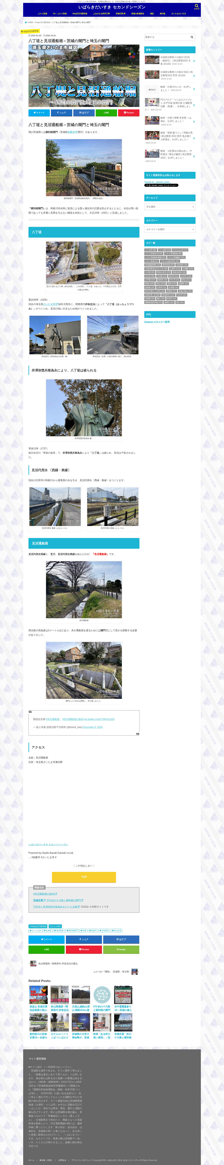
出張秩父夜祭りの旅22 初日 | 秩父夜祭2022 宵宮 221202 (176, 75)
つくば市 (150, 250)
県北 (186, 280)
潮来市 (162, 280)
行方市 (181, 295)
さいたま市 (49, 304)
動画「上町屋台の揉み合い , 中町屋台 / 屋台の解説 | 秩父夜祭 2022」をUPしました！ (169, 156)
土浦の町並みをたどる (156, 269)
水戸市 (186, 276)
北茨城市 (181, 265)
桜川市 (173, 276)
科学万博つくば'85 (154, 291)
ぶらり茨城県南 (173, 254)
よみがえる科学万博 (101, 14)
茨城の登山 (185, 291)
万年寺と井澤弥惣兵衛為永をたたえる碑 (55, 906)
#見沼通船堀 (52, 719)
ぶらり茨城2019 (153, 254)
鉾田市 (171, 299)
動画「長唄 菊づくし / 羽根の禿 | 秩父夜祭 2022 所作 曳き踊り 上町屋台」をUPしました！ (169, 138)
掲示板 (162, 14)
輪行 (161, 299)
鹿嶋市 (169, 302)
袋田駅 (150, 299)
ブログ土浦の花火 (170, 261)
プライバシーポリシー (81, 1160)
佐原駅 (48, 931)
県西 (171, 284)
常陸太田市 (179, 272)
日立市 (150, 276)
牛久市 (174, 280)
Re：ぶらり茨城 (60, 14)
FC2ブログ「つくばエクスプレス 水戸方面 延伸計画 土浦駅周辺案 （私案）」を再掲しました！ (168, 104)
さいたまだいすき (178, 14)
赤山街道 (117, 931)
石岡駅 (173, 287)
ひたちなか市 (180, 250)
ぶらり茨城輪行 (176, 257)
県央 (160, 284)
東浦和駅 (60, 931)
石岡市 (161, 287)
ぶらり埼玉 (56, 926)
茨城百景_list (152, 295)
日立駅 (161, 276)
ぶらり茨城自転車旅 (155, 257)
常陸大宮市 (163, 272)
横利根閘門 (73, 931)
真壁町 (183, 284)
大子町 (150, 272)
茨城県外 (105, 931)
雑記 (152, 14)
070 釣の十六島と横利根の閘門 (64, 900)
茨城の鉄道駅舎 (137, 14)
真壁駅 (150, 287)
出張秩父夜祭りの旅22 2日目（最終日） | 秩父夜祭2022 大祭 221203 (175, 60)
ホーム (31, 1160)
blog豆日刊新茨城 (80, 14)
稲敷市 (71, 132)
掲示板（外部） (46, 1160)
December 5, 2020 (93, 727)
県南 (84, 931)
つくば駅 (164, 250)
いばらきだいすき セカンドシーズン (112, 6)
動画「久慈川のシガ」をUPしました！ (175, 88)
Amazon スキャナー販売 (157, 322)
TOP (84, 876)
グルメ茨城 (151, 261)
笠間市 (171, 291)
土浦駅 (188, 269)
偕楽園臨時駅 (152, 265)
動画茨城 (168, 265)
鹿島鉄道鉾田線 (153, 302)
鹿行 (180, 302)
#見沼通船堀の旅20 (73, 719)
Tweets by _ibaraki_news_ (157, 182)
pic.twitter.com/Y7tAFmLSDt (99, 719)
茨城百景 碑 (120, 14)
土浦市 (175, 269)
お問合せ (62, 1160)
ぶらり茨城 (42, 14)
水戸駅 (150, 280)
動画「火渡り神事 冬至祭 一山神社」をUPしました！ (175, 121)
